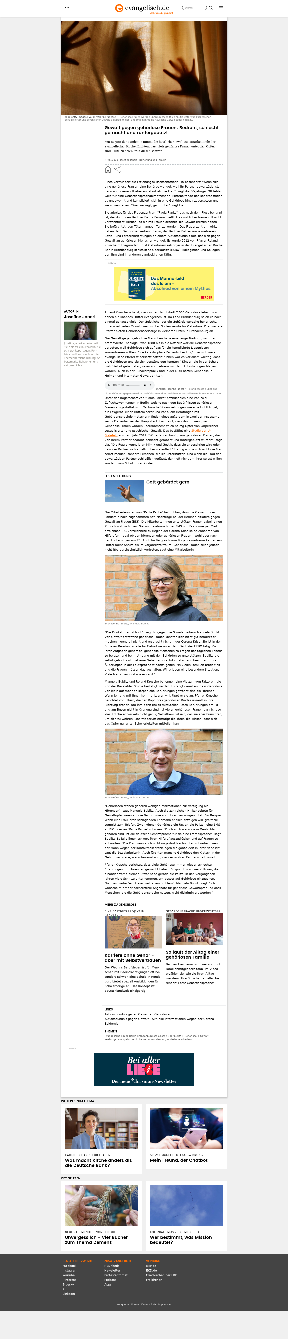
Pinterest (69, 1280)
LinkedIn (69, 1294)
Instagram (70, 1270)
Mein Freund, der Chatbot (179, 1160)
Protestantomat (116, 1275)
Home (108, 169)
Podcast (110, 1280)
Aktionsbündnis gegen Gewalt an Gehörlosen (138, 1014)
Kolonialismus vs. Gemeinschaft (176, 1232)
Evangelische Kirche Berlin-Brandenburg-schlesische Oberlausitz (143, 1036)
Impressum (165, 1304)
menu (67, 8)
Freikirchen (154, 1280)
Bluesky (68, 1284)
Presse (135, 1304)
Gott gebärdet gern (168, 482)
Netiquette (123, 1304)
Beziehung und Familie (152, 160)
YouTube (69, 1275)
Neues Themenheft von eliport (90, 1232)
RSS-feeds (111, 1266)
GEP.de (151, 1266)
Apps (108, 1284)
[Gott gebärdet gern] (124, 491)
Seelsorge (110, 1039)
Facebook (69, 1266)
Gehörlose (190, 1036)
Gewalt (204, 1036)
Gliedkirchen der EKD (162, 1275)
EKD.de (151, 1270)
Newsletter (112, 1270)
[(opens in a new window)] (164, 284)
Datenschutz (148, 1304)
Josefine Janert (128, 160)
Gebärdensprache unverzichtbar (193, 911)
